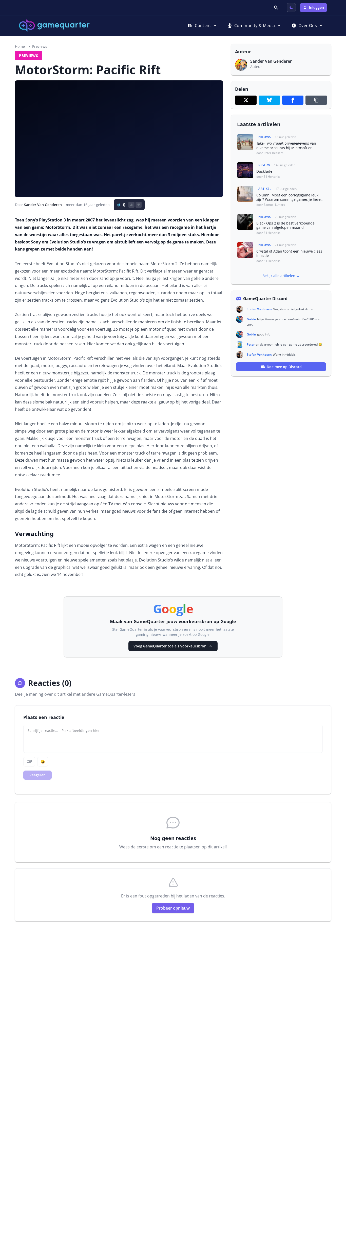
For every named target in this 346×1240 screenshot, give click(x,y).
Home (20, 46)
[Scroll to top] (335, 1209)
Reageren (37, 775)
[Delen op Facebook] (293, 100)
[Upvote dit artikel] (131, 205)
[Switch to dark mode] (291, 7)
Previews (39, 46)
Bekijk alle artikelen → (281, 275)
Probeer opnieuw (173, 908)
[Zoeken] (277, 7)
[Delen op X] (246, 100)
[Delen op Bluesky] (269, 100)
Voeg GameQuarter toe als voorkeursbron (169, 646)
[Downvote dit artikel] (139, 205)
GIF (29, 761)
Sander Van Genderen (43, 204)
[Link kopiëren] (316, 100)
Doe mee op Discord (284, 366)
